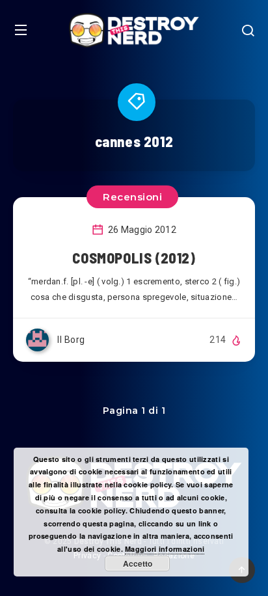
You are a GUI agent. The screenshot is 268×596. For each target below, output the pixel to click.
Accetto (137, 563)
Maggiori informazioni (164, 549)
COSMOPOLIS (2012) (133, 257)
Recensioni (132, 197)
